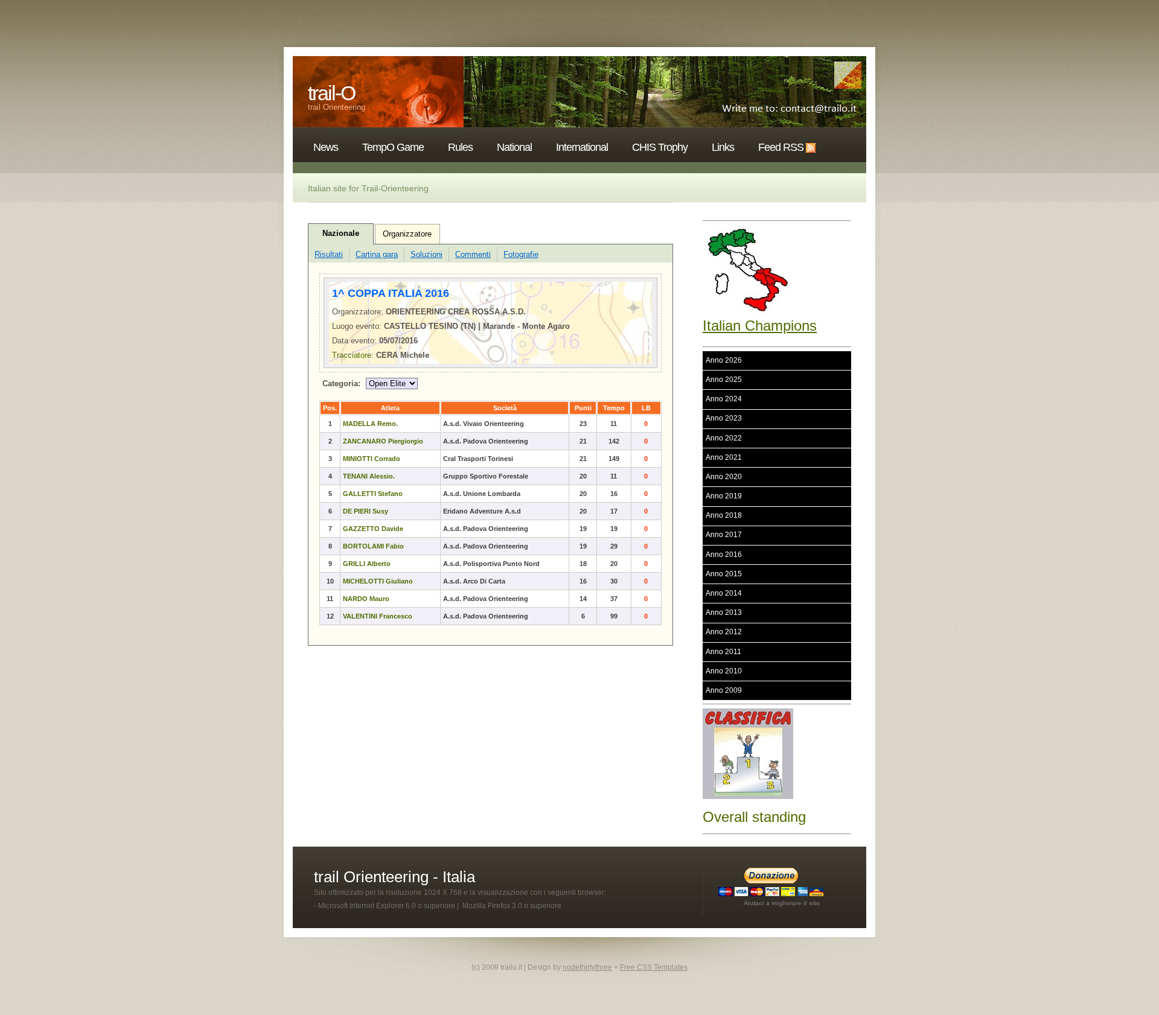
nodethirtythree (587, 967)
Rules (460, 147)
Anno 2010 (724, 671)
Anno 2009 (724, 690)
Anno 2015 (724, 574)
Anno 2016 (724, 554)
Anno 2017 (724, 534)
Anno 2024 (724, 399)
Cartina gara (377, 254)
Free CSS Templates (654, 967)
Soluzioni (426, 254)
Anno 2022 (724, 438)
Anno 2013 (724, 612)
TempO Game (393, 147)
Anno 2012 (724, 632)
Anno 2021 (724, 457)
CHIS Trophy (660, 147)
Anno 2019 (724, 496)
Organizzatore (407, 233)
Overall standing (754, 817)
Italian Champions (760, 325)
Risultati (328, 254)
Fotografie (520, 254)
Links (723, 147)
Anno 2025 (724, 379)
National (514, 147)
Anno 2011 (723, 652)
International (582, 147)
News (325, 147)
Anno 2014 (724, 593)
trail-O (331, 92)
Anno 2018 (724, 515)
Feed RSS (780, 147)
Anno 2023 (724, 418)
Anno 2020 (724, 476)
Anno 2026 (724, 360)
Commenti (473, 254)
